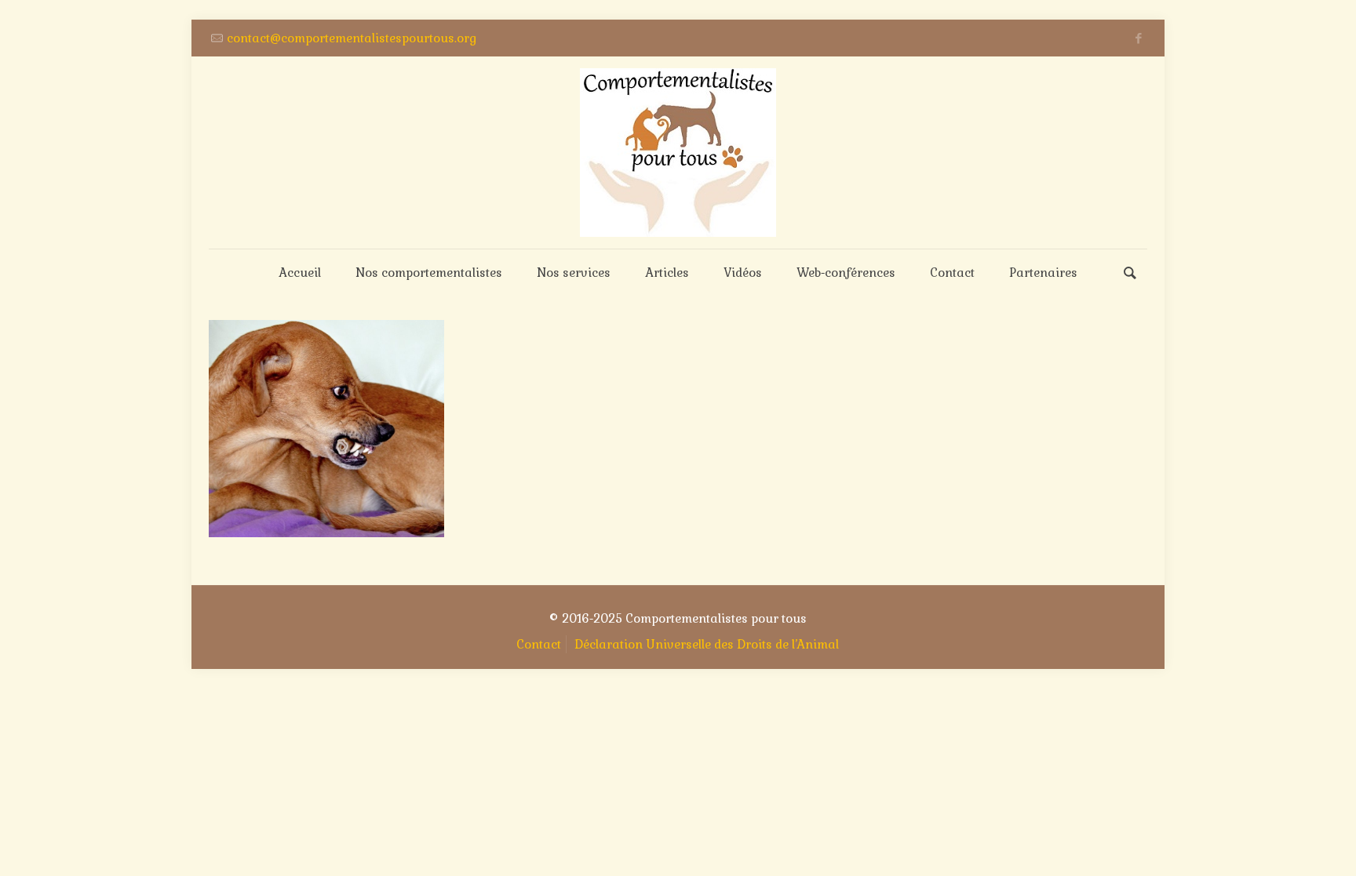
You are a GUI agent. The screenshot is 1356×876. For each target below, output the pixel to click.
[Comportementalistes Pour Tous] (678, 152)
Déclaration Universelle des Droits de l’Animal (706, 644)
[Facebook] (1139, 38)
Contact (538, 644)
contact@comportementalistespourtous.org (351, 38)
